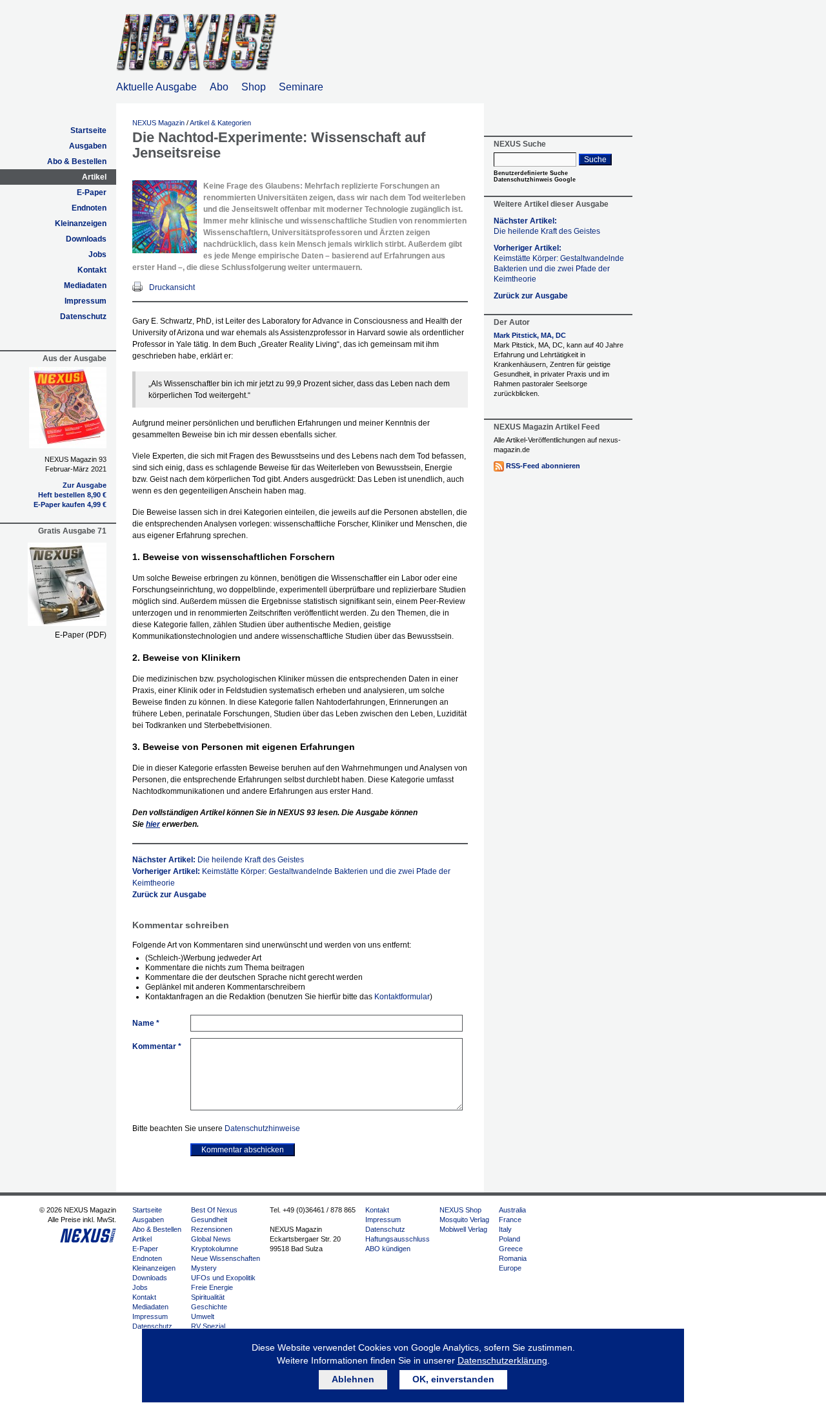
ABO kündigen (387, 1248)
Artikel (94, 177)
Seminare (301, 86)
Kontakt (91, 270)
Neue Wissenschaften (225, 1258)
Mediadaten (85, 285)
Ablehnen (353, 1379)
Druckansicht (172, 287)
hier (153, 824)
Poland (509, 1239)
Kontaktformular (402, 996)
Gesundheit (209, 1219)
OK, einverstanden (453, 1379)
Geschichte (209, 1307)
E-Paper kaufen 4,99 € (70, 504)
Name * (145, 1023)
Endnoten (89, 208)
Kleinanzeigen (80, 223)
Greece (511, 1248)
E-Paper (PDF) (80, 634)
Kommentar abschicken (242, 1149)
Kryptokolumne (214, 1248)
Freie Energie (212, 1287)
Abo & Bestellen (76, 161)
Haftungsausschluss (397, 1239)
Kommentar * (156, 1046)
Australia (512, 1210)
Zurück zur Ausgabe (169, 894)
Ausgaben (87, 146)
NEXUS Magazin (158, 123)
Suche (595, 159)
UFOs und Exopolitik (223, 1278)
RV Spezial (208, 1326)
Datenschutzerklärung (502, 1360)
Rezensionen (211, 1229)
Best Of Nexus (214, 1210)
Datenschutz (83, 316)
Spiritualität (208, 1297)
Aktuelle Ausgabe (156, 86)
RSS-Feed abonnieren (543, 466)
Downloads (86, 239)
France (510, 1219)
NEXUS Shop (460, 1210)
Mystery (204, 1268)
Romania (513, 1258)
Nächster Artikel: (218, 859)
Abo (219, 86)
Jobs (97, 254)
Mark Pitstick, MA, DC (530, 335)
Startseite (88, 130)
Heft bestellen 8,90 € (72, 495)
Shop (253, 86)
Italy (505, 1229)
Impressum (85, 301)
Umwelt (202, 1316)
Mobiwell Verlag (463, 1229)
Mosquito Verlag (464, 1219)
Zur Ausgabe (84, 485)
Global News (211, 1239)
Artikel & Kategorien (220, 123)
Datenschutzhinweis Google (535, 179)
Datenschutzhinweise (262, 1128)
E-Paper (91, 192)
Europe (510, 1268)
